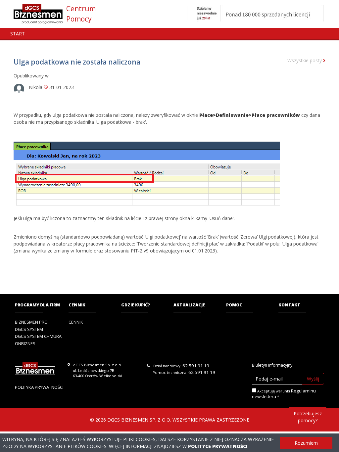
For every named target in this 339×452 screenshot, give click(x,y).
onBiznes (25, 343)
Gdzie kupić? (135, 305)
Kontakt (289, 305)
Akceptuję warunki (284, 393)
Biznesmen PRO (31, 322)
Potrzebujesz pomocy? (308, 417)
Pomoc (234, 305)
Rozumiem (306, 443)
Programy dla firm (37, 305)
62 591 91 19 (195, 366)
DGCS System (29, 329)
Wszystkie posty (305, 60)
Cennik (77, 305)
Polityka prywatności (39, 387)
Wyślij (313, 379)
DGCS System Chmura (38, 336)
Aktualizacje (189, 305)
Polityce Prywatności (218, 446)
